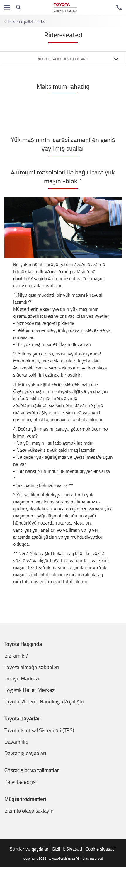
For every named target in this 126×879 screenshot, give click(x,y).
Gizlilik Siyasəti (67, 849)
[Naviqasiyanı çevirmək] (7, 7)
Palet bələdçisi (20, 781)
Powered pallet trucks (26, 21)
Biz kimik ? (16, 655)
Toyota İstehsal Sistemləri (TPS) (39, 730)
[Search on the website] (19, 7)
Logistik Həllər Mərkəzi (30, 689)
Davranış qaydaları (25, 753)
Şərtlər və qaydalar (29, 849)
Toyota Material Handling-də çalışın (44, 701)
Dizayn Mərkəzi (21, 678)
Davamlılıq (16, 741)
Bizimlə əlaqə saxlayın (29, 810)
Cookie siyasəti (100, 849)
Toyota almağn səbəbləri (31, 666)
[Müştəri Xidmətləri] (119, 7)
